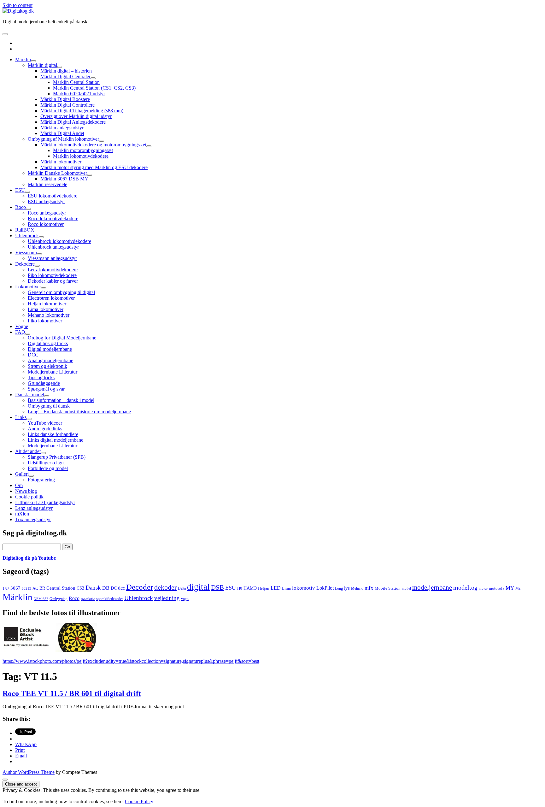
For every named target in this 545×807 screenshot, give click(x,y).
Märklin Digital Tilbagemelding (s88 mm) (81, 110)
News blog (26, 491)
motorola (496, 588)
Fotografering (41, 479)
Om (19, 485)
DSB (217, 587)
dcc (121, 588)
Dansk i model (29, 394)
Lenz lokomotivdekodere (53, 269)
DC (114, 588)
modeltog (465, 587)
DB (105, 588)
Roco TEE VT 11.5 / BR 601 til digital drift (72, 693)
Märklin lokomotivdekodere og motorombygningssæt (93, 144)
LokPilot (325, 588)
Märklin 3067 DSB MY (64, 178)
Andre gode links (45, 428)
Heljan (263, 588)
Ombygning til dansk (49, 406)
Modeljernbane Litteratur (52, 371)
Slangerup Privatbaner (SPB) (56, 457)
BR (42, 588)
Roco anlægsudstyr (47, 212)
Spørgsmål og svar (46, 389)
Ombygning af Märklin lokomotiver (63, 139)
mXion (22, 513)
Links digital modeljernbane (55, 440)
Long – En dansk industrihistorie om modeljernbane (79, 411)
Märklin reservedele (47, 184)
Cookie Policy (139, 801)
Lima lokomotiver (45, 309)
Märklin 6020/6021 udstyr (79, 93)
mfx (369, 588)
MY (510, 588)
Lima (286, 588)
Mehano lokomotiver (48, 315)
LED (276, 588)
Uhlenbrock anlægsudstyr (53, 247)
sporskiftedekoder (109, 599)
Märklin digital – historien (66, 71)
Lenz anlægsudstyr (34, 508)
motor (483, 588)
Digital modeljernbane (50, 349)
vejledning (167, 598)
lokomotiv (303, 588)
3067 (15, 588)
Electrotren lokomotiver (51, 298)
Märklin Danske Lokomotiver (57, 173)
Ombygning (58, 599)
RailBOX (24, 230)
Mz (517, 588)
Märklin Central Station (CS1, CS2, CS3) (94, 88)
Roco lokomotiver (46, 224)
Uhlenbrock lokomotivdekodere (59, 241)
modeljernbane (432, 587)
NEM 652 (41, 599)
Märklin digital (42, 65)
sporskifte (88, 599)
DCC (33, 354)
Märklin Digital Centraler (65, 76)
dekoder (165, 587)
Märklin (23, 59)
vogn (185, 599)
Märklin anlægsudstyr (62, 127)
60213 (26, 588)
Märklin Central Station (76, 82)
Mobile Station (388, 588)
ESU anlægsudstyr (46, 201)
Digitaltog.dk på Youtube (29, 558)
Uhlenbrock (27, 235)
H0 (239, 588)
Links (20, 417)
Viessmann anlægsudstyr (52, 258)
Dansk (93, 587)
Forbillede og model (48, 468)
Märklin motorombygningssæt (83, 150)
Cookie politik (29, 496)
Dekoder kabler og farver (53, 281)
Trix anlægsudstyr (33, 519)
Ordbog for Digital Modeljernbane (62, 337)
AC (35, 588)
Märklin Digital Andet (62, 133)
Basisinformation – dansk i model (61, 400)
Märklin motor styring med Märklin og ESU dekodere (94, 167)
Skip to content (17, 5)
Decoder (139, 587)
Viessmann (26, 252)
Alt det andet (28, 451)
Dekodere (25, 264)
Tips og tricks (41, 377)
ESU (20, 190)
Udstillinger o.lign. (46, 462)
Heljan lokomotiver (47, 303)
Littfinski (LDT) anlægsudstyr (45, 502)
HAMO (250, 588)
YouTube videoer (45, 423)
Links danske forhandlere (53, 434)
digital (198, 587)
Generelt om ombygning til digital (61, 292)
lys (347, 588)
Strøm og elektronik (47, 366)
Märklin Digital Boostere (65, 99)
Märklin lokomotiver (60, 161)
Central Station (60, 588)
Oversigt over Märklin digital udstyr (76, 116)
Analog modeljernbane (50, 360)
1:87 (6, 588)
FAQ (20, 332)
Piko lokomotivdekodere (52, 275)
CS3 (80, 588)
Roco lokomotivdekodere (53, 218)
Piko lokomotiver (45, 320)
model (406, 588)
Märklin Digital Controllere (67, 105)
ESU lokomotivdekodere (52, 195)
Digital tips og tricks (48, 343)
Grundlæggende (44, 383)
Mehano (357, 588)
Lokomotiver (28, 286)
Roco (20, 207)
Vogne (21, 326)
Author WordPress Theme (29, 772)
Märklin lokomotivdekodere (80, 156)
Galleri (22, 474)
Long (339, 588)
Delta (182, 588)
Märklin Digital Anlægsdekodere (73, 122)
